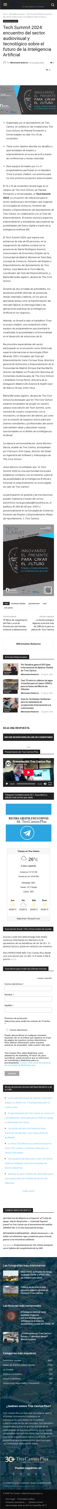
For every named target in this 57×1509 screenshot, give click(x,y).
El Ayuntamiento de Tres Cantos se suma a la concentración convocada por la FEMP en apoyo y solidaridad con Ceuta (29, 1118)
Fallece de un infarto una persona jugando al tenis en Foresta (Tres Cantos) (34, 1290)
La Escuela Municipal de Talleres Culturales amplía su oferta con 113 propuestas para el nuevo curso (28, 1103)
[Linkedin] (20, 78)
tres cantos (8, 608)
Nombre (9, 994)
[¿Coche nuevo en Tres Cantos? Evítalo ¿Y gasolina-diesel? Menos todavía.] (10, 1337)
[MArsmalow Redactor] (5, 62)
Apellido (9, 1005)
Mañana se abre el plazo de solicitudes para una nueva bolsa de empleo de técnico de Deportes (29, 1178)
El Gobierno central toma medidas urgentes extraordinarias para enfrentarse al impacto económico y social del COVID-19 (37, 1318)
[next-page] (10, 717)
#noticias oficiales (18, 603)
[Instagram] (21, 1474)
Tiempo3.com (33, 918)
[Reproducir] (7, 783)
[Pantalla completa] (50, 783)
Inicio (5, 14)
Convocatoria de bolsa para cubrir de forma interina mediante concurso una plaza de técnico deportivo (28, 1163)
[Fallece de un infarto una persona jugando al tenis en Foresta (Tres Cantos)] (10, 1291)
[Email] (27, 78)
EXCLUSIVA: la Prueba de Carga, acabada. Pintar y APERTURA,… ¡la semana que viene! (36, 1275)
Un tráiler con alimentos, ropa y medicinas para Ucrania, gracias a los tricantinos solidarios (28, 1236)
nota (44, 603)
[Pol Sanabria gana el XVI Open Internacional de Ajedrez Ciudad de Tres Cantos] (10, 668)
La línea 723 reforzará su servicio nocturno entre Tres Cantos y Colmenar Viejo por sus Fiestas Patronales (28, 1148)
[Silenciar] (45, 783)
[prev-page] (5, 717)
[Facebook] (6, 78)
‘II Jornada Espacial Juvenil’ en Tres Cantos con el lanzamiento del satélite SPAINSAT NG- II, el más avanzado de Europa (27, 1224)
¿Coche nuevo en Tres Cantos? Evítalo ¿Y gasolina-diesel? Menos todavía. (36, 1336)
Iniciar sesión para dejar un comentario (28, 737)
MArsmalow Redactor (19, 62)
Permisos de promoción (16, 1018)
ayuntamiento (34, 603)
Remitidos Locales (17, 14)
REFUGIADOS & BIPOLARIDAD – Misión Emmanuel (25, 1233)
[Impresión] (34, 78)
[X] (13, 78)
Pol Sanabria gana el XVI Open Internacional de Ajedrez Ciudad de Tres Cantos (37, 667)
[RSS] (36, 1474)
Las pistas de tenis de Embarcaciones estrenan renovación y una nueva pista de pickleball (26, 1133)
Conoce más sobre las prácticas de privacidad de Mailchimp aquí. (28, 1063)
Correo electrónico (14, 984)
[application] (28, 772)
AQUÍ (13, 959)
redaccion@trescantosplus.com (19, 1486)
